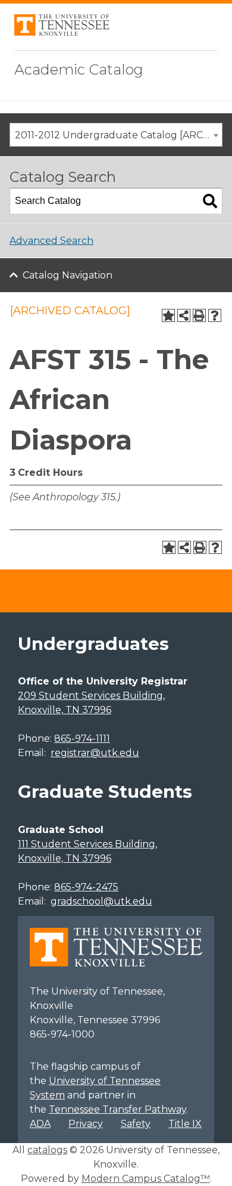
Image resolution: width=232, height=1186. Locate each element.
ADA (40, 1123)
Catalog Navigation (67, 275)
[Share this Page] (183, 315)
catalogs (47, 1150)
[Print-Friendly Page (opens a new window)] (199, 315)
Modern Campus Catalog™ (145, 1178)
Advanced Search (51, 240)
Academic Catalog (78, 69)
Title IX (185, 1123)
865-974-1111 (82, 738)
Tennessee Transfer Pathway (117, 1109)
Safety (136, 1123)
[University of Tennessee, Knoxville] (61, 32)
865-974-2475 (86, 887)
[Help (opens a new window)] (214, 315)
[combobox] (116, 135)
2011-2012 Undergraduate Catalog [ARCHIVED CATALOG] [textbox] (118, 135)
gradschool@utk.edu (101, 901)
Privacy (85, 1123)
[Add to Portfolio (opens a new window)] (168, 315)
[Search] (209, 201)
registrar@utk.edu (95, 752)
